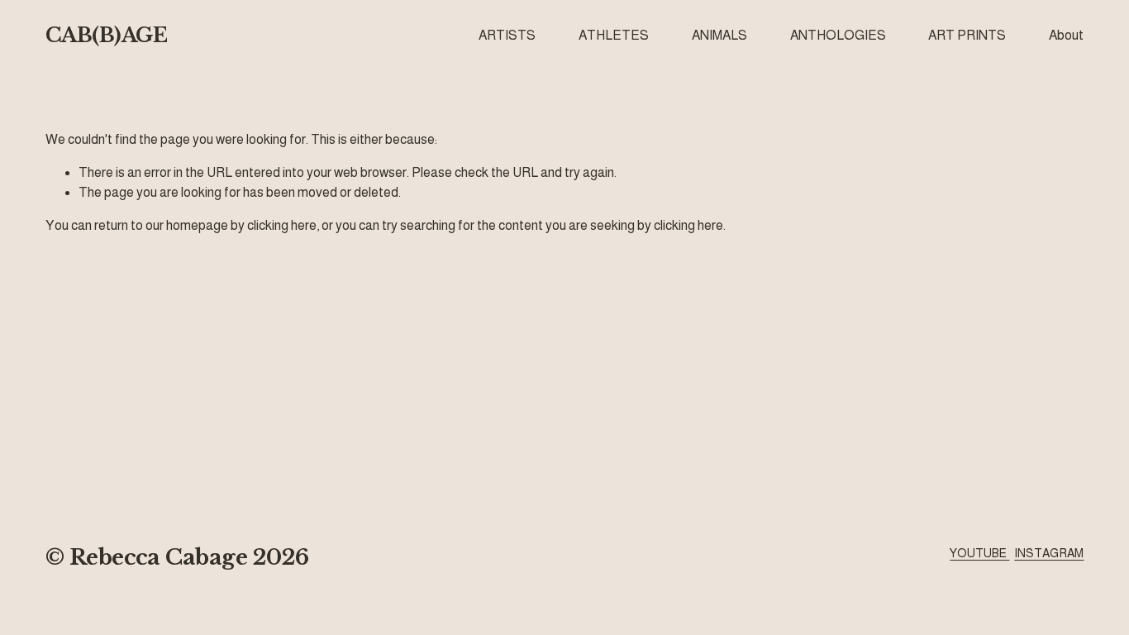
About (1066, 35)
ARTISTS (507, 35)
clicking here (282, 225)
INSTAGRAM (1049, 553)
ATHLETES (614, 35)
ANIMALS (719, 35)
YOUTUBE (979, 553)
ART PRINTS (967, 35)
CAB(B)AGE (106, 35)
